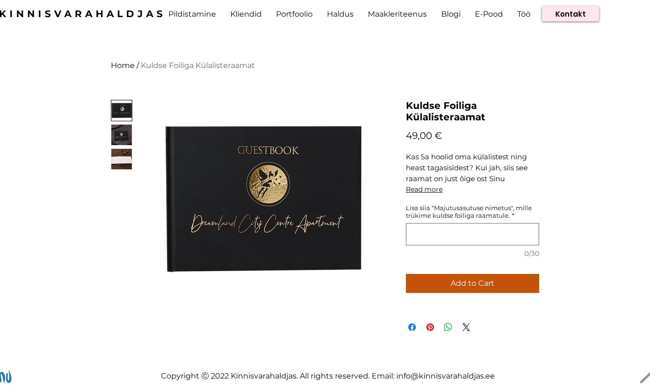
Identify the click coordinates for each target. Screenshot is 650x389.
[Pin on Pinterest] (430, 327)
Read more (424, 189)
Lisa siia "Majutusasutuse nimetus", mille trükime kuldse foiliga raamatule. (469, 211)
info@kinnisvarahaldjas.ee (445, 375)
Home (123, 65)
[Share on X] (466, 327)
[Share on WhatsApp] (448, 327)
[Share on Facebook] (412, 327)
